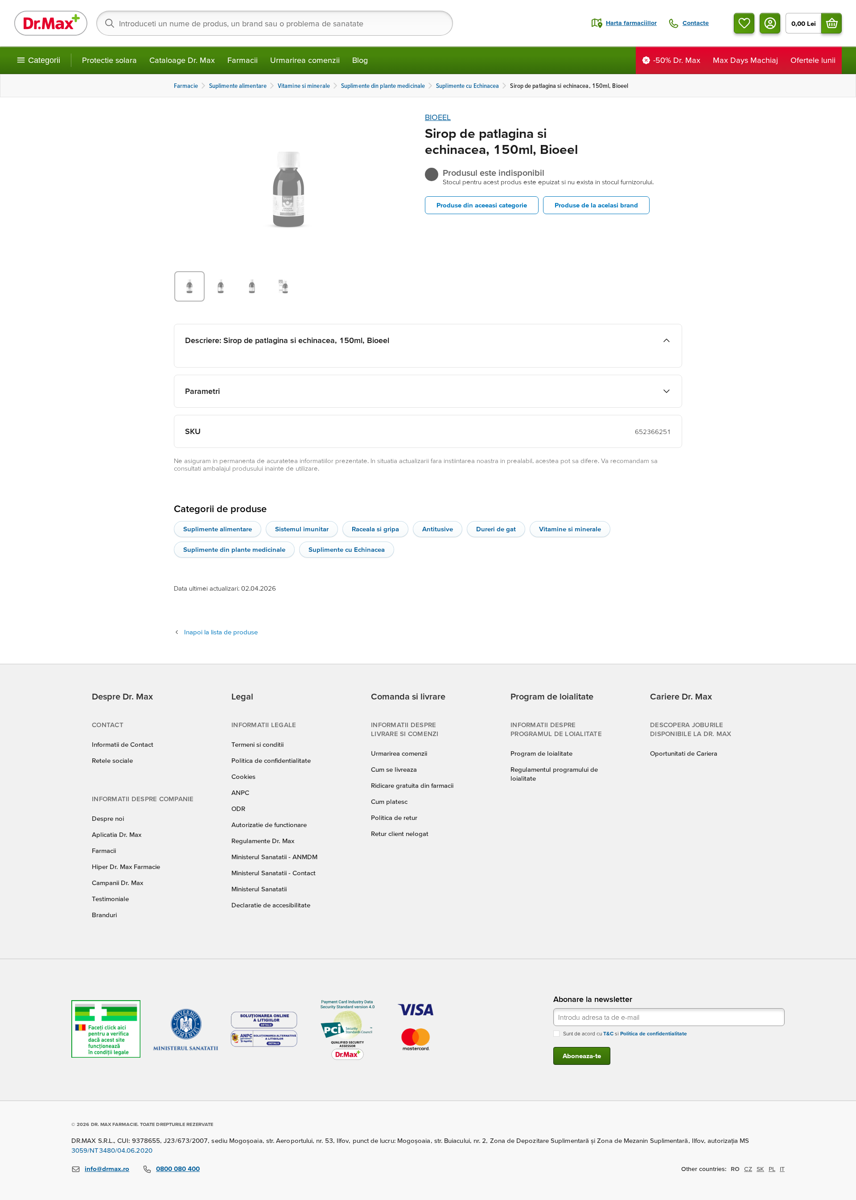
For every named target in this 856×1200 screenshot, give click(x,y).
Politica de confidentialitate (271, 760)
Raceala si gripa (375, 529)
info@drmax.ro (107, 1168)
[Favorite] (744, 23)
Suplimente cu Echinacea (347, 549)
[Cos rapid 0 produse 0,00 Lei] (831, 23)
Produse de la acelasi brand (596, 205)
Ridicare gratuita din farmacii (412, 785)
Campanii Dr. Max (117, 882)
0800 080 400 (178, 1168)
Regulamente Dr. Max (262, 840)
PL (772, 1168)
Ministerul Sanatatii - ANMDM (274, 857)
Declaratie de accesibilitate (270, 905)
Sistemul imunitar (302, 529)
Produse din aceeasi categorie (481, 205)
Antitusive (437, 529)
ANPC (240, 792)
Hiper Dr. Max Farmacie (126, 866)
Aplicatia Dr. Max (116, 834)
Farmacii (242, 60)
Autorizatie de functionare (269, 824)
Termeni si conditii (257, 744)
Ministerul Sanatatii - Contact (273, 873)
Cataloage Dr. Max (182, 60)
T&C (608, 1033)
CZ (748, 1168)
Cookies (243, 776)
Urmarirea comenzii (305, 60)
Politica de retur (394, 817)
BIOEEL (438, 117)
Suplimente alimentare (217, 529)
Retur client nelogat (399, 833)
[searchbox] (274, 23)
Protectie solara (109, 60)
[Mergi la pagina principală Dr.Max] (50, 23)
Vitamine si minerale (570, 529)
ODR (238, 808)
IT (782, 1168)
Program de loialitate (541, 753)
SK (760, 1168)
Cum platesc (389, 801)
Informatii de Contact (122, 744)
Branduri (104, 915)
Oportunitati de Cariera (683, 753)
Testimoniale (110, 898)
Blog (360, 60)
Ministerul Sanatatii (259, 889)
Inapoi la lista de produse (221, 632)
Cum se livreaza (394, 769)
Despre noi (108, 818)
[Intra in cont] (770, 23)
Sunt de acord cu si (625, 1033)
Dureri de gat (496, 529)
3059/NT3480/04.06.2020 (111, 1150)
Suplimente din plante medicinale (234, 549)
